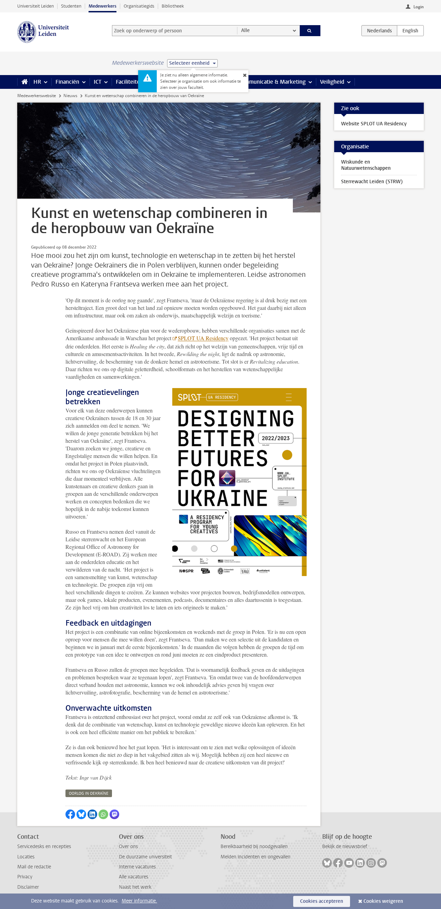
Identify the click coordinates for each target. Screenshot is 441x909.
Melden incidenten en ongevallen (255, 857)
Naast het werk (135, 887)
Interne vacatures (137, 867)
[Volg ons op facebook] (338, 863)
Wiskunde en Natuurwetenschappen (366, 165)
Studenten (71, 6)
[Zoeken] (310, 30)
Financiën (67, 81)
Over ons (128, 846)
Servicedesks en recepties (44, 846)
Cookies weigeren (383, 901)
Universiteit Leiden (35, 6)
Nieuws (70, 95)
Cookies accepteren (321, 901)
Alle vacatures (133, 877)
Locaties (25, 857)
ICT (97, 81)
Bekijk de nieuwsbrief (344, 846)
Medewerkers (102, 6)
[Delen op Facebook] (70, 814)
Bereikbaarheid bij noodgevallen (254, 846)
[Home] (23, 82)
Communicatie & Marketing (272, 81)
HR (37, 81)
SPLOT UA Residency (203, 338)
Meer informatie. (139, 901)
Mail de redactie (34, 867)
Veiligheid (332, 81)
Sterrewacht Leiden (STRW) (372, 181)
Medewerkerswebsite (36, 95)
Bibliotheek (173, 6)
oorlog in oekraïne (89, 793)
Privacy (24, 877)
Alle (245, 30)
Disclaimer (28, 887)
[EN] (410, 30)
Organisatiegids (139, 6)
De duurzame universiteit (145, 857)
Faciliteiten (129, 81)
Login (418, 7)
